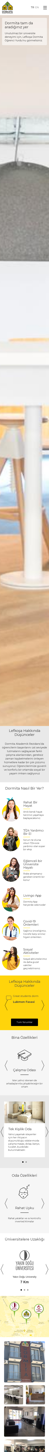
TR (32, 7)
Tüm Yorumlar (24, 1022)
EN (37, 7)
